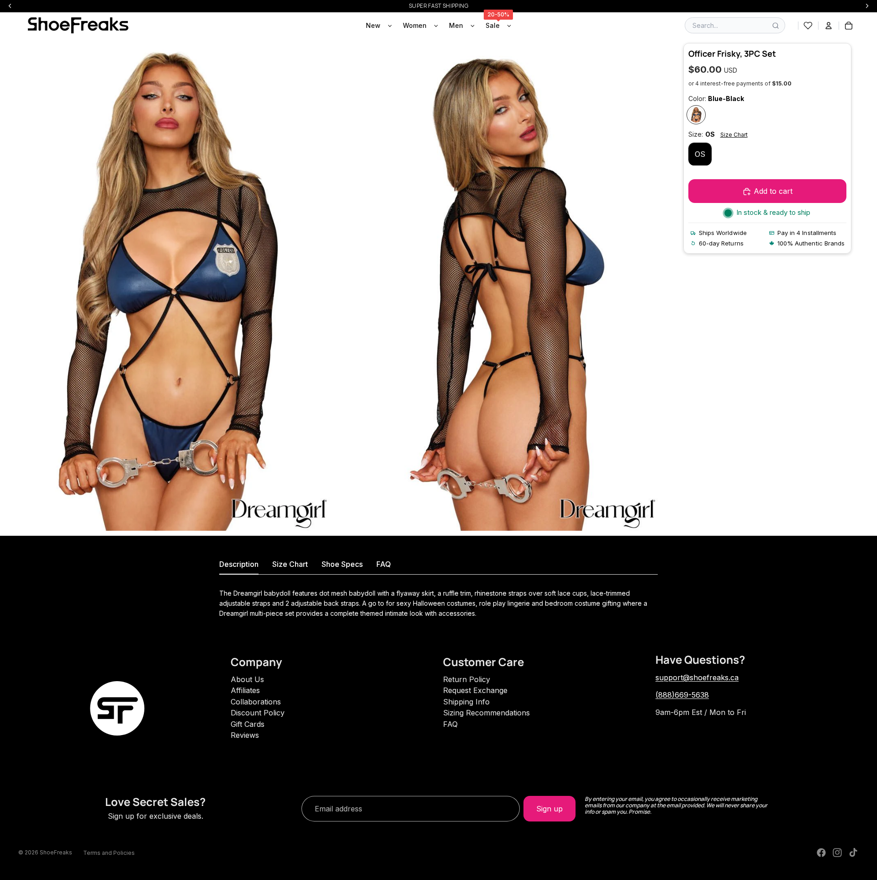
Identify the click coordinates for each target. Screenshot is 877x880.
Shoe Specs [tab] (342, 564)
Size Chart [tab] (290, 564)
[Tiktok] (853, 852)
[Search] (775, 25)
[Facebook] (821, 852)
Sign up (549, 808)
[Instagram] (837, 852)
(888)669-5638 (682, 694)
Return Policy (466, 679)
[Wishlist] (808, 26)
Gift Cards (247, 724)
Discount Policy (258, 712)
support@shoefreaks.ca (697, 677)
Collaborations (256, 701)
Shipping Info (466, 701)
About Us (247, 679)
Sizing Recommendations (486, 712)
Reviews (245, 735)
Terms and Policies (109, 852)
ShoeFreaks (56, 852)
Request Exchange (475, 690)
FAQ (450, 724)
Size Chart (734, 134)
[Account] (829, 26)
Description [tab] (239, 564)
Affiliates (245, 690)
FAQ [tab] (383, 564)
